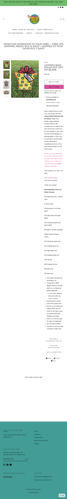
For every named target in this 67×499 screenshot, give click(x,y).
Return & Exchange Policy (54, 340)
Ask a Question (54, 352)
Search (36, 431)
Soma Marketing (7, 476)
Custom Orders (16, 33)
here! (55, 180)
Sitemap (36, 443)
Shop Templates (45, 29)
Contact (39, 33)
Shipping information (54, 346)
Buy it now (54, 86)
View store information (52, 105)
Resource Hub (52, 33)
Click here (47, 180)
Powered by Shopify (33, 492)
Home (14, 29)
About (29, 33)
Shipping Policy (38, 437)
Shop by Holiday (26, 29)
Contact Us (37, 434)
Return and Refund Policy (41, 440)
